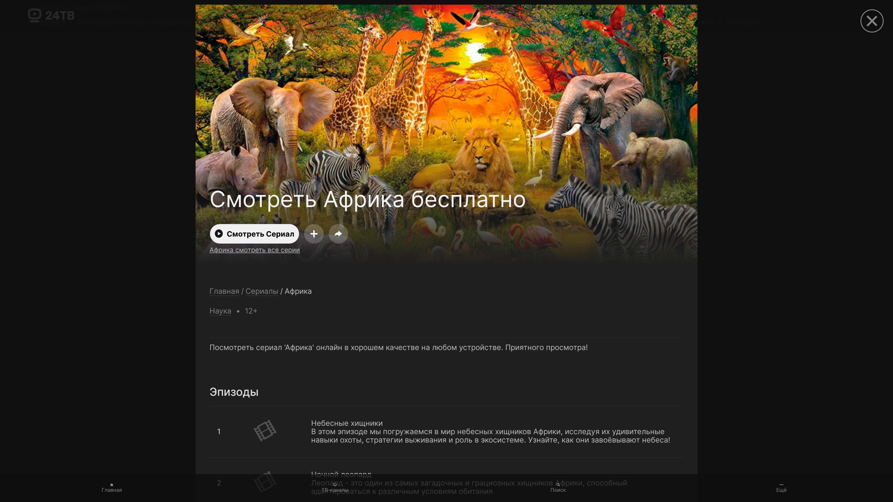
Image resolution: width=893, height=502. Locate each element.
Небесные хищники (245, 410)
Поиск (558, 490)
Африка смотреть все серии (255, 250)
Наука (220, 310)
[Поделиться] (338, 234)
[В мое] (314, 234)
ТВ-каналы (334, 490)
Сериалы (262, 291)
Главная (112, 490)
